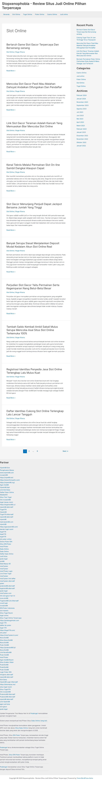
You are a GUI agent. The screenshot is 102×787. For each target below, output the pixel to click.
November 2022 (82, 139)
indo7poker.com (5, 593)
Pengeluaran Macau (7, 470)
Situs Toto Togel (6, 497)
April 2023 (80, 122)
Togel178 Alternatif (6, 514)
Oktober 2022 (81, 142)
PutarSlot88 (4, 665)
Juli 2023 (80, 112)
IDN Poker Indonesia (7, 608)
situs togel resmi (6, 687)
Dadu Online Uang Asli (39, 721)
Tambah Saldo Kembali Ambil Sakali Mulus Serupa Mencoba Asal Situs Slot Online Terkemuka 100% (32, 330)
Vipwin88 (3, 512)
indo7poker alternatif (7, 581)
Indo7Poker (4, 546)
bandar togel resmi (6, 529)
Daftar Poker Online (7, 492)
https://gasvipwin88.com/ (9, 527)
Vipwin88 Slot (5, 468)
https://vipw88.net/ (6, 477)
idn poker (3, 633)
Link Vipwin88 (5, 702)
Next (65, 451)
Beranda (6, 14)
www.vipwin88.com (7, 473)
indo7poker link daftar (7, 578)
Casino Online (52, 14)
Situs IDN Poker (5, 544)
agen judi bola (5, 704)
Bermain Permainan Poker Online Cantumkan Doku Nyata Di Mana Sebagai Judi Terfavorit (88, 61)
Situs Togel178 (5, 689)
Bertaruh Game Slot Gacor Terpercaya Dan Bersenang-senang (87, 32)
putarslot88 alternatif (7, 586)
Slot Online (16, 14)
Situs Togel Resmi (6, 613)
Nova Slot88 (4, 638)
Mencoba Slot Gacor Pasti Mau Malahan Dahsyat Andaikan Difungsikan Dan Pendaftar (87, 45)
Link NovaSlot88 (5, 652)
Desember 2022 (82, 136)
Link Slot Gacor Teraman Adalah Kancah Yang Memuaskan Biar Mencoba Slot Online (88, 53)
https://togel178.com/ (7, 630)
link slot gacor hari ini (7, 596)
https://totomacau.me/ (7, 684)
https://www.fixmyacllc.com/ (10, 480)
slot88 (2, 561)
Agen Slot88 (4, 485)
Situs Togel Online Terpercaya (10, 618)
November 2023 (82, 102)
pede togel (4, 559)
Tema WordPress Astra (85, 778)
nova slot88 (4, 598)
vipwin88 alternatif (6, 507)
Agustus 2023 (81, 109)
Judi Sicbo (3, 556)
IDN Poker (16, 735)
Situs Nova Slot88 (6, 640)
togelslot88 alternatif (7, 588)
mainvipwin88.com (6, 522)
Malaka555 (4, 495)
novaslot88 (4, 475)
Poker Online (39, 14)
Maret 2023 (81, 126)
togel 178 (3, 623)
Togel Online (27, 14)
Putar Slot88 (4, 645)
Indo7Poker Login (6, 571)
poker (2, 583)
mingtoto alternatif (6, 675)
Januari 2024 (81, 99)
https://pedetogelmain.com (9, 620)
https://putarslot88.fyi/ (8, 647)
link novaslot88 (5, 500)
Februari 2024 (82, 95)
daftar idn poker (5, 625)
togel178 (3, 532)
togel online (4, 615)
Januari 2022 (81, 146)
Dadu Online (4, 549)
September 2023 (83, 105)
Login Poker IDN (5, 672)
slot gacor (3, 707)
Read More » (10, 71)
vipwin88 (3, 519)
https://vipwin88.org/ (7, 482)
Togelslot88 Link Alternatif (9, 601)
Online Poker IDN (6, 542)
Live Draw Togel (5, 573)
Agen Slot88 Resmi (6, 660)
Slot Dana (3, 680)
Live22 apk (4, 603)
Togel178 (3, 509)
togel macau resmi (6, 502)
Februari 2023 (82, 129)
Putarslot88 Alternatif (7, 694)
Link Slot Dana (5, 490)
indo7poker (4, 566)
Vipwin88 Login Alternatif (9, 682)
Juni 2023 (80, 115)
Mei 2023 (80, 119)
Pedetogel (34, 713)
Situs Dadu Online (21, 728)
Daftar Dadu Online (6, 554)
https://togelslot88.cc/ (7, 505)
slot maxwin (4, 611)
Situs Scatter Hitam (7, 662)
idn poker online (5, 539)
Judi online (64, 14)
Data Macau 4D (5, 564)
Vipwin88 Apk (5, 487)
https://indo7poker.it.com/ (9, 635)
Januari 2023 (81, 132)
